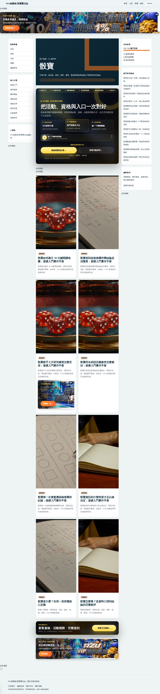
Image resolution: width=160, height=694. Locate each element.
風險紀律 (13, 104)
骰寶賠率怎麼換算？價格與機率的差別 (136, 115)
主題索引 (11, 686)
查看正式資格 (104, 628)
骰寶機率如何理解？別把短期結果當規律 (136, 107)
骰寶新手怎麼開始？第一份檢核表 (136, 129)
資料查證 (13, 90)
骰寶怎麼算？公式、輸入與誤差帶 (136, 101)
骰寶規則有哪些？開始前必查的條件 (136, 95)
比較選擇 (13, 113)
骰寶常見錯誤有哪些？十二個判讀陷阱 (136, 135)
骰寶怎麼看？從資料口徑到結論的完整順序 (136, 87)
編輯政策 (13, 68)
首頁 (12, 49)
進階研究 (13, 118)
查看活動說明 (95, 150)
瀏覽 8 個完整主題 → (47, 80)
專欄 (136, 3)
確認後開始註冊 (58, 150)
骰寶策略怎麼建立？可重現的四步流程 (136, 122)
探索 (125, 3)
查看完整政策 (128, 185)
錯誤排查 (13, 108)
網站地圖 (38, 686)
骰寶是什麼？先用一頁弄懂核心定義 (136, 79)
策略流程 (13, 99)
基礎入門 (13, 85)
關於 (142, 3)
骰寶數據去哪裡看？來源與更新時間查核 (136, 143)
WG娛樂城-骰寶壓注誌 (17, 3)
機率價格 (13, 94)
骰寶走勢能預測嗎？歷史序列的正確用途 (136, 158)
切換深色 (150, 3)
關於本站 (29, 686)
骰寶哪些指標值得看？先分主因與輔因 (136, 150)
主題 (131, 3)
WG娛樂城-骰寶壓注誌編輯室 (20, 136)
